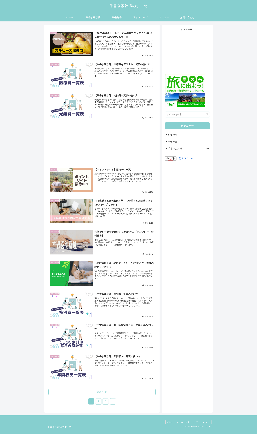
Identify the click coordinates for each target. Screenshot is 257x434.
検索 (187, 422)
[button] (207, 114)
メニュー (170, 422)
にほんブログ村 (185, 158)
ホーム (180, 422)
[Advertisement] (102, 141)
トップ (195, 422)
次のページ (102, 392)
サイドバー (205, 422)
